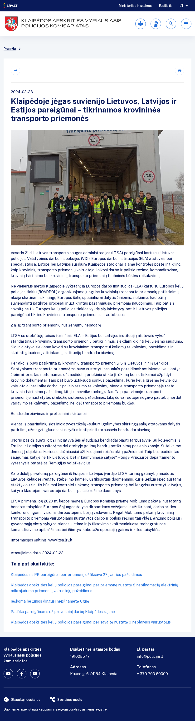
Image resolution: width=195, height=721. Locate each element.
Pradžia (10, 49)
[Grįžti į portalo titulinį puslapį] (11, 5)
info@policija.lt (150, 656)
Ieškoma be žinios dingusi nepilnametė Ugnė (50, 601)
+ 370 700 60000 (152, 674)
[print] (179, 70)
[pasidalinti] (15, 70)
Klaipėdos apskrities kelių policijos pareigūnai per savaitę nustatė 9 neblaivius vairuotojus (91, 622)
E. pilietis (165, 6)
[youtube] (8, 673)
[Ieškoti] (171, 24)
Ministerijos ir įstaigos (135, 6)
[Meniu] (186, 24)
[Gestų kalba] (156, 24)
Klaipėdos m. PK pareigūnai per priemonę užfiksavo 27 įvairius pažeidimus (76, 574)
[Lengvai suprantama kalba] (140, 24)
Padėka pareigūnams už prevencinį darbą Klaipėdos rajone (63, 611)
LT (182, 6)
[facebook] (21, 673)
